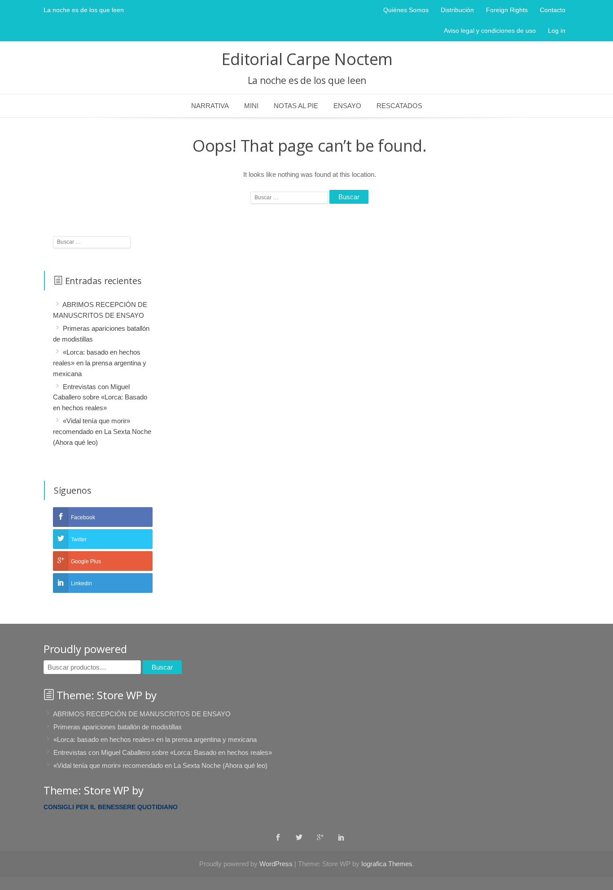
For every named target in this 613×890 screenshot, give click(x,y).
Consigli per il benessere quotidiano (111, 807)
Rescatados (399, 106)
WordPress (276, 864)
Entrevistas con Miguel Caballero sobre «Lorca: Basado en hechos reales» (100, 397)
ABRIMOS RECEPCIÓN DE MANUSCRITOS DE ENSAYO (142, 714)
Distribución (457, 9)
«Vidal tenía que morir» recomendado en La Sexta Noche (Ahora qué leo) (102, 431)
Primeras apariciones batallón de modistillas (117, 726)
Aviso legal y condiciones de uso (490, 30)
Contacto (552, 9)
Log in (556, 30)
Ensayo (347, 106)
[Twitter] (299, 837)
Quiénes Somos (406, 9)
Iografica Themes (386, 864)
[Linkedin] (341, 837)
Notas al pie (296, 106)
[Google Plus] (320, 837)
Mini (251, 106)
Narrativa (210, 106)
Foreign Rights (507, 9)
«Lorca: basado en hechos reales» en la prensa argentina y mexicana (99, 362)
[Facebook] (278, 837)
